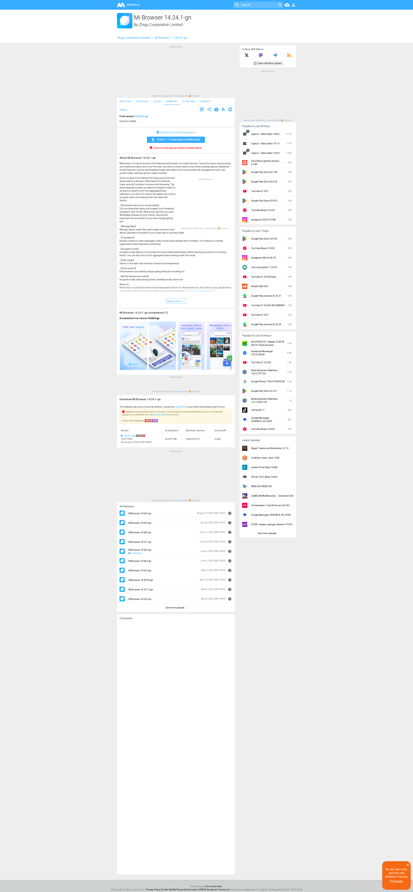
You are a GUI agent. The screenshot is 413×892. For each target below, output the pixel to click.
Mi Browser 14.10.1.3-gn (141, 589)
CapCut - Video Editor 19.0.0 (265, 153)
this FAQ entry (159, 414)
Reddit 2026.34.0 (259, 286)
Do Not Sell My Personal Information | (180, 889)
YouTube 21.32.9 (259, 315)
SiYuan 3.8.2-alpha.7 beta (264, 477)
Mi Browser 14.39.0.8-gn (141, 580)
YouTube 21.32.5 (259, 191)
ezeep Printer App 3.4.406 (264, 467)
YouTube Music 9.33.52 (263, 210)
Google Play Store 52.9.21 (264, 391)
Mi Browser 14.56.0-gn (140, 561)
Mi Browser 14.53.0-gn (140, 599)
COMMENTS (205, 101)
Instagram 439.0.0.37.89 (263, 219)
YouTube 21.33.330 (261, 362)
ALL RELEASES (188, 101)
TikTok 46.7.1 (258, 410)
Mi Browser (162, 37)
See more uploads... (176, 607)
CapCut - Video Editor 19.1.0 (265, 143)
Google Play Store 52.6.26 (264, 181)
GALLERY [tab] (157, 101)
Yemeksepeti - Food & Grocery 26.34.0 (270, 505)
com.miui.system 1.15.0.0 (264, 267)
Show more (174, 301)
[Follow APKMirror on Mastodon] (261, 56)
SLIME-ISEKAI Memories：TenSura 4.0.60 (272, 496)
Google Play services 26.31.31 (266, 296)
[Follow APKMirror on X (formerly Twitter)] (247, 56)
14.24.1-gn (129, 435)
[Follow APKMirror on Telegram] (275, 56)
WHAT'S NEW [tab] (125, 101)
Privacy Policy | (153, 889)
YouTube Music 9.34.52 (263, 429)
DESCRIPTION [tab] (142, 101)
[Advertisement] (176, 71)
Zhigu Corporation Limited (161, 24)
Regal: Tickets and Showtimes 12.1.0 (269, 448)
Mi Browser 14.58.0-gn (140, 532)
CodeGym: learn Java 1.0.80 (265, 457)
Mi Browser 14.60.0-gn (140, 523)
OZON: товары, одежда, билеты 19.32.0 (271, 524)
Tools (123, 110)
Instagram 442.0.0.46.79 (263, 257)
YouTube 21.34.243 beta (263, 277)
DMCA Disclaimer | (209, 889)
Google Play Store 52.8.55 (264, 200)
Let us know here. (213, 886)
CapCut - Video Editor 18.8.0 (265, 134)
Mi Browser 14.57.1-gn (140, 542)
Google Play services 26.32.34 (266, 324)
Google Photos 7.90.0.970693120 (268, 381)
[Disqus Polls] (176, 663)
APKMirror (133, 4)
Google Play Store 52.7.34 (264, 172)
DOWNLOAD (171, 101)
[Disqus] (176, 747)
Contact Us (224, 889)
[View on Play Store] (216, 109)
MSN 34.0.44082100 (261, 486)
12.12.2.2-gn (141, 116)
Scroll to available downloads (178, 139)
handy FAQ (180, 407)
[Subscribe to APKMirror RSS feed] (289, 56)
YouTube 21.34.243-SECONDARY (268, 305)
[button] (202, 109)
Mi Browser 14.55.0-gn (140, 570)
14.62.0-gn (153, 318)
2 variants (136, 553)
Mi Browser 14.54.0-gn (140, 550)
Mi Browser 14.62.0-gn (140, 513)
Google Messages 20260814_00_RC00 (271, 515)
